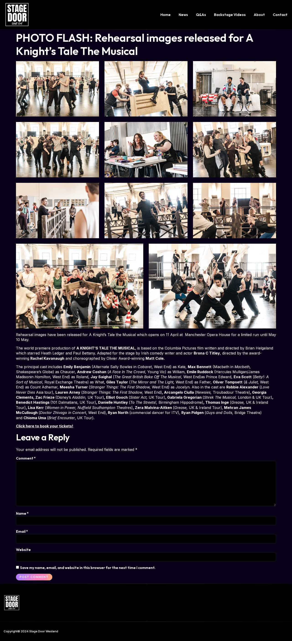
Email (22, 531)
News (183, 14)
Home (165, 14)
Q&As (201, 14)
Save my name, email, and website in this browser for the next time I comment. (87, 567)
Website (23, 549)
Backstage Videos (230, 14)
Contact (280, 14)
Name (22, 513)
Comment (26, 458)
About (259, 14)
